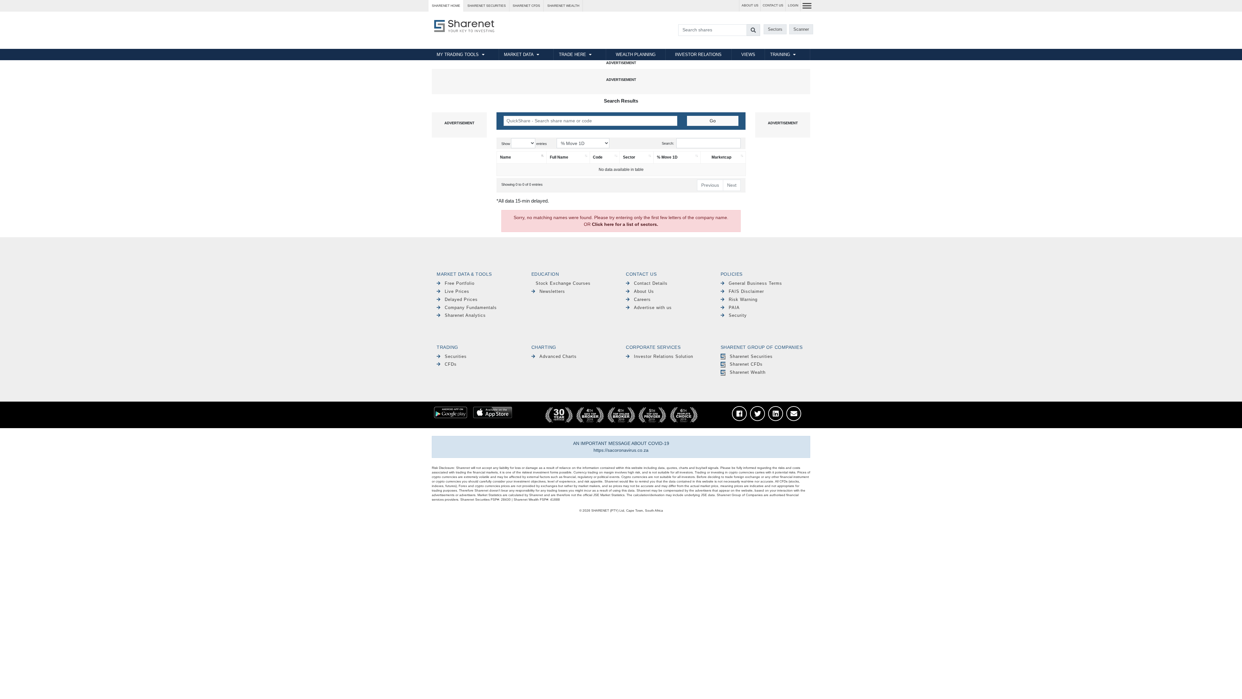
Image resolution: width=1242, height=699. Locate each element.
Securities (456, 356)
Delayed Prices (461, 299)
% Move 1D (667, 157)
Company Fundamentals (471, 307)
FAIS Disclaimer (746, 291)
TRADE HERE (572, 54)
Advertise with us (653, 307)
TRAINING (780, 54)
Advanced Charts (558, 356)
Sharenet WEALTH (563, 5)
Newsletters (552, 291)
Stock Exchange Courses (563, 283)
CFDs (451, 364)
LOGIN (793, 5)
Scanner (801, 29)
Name (505, 157)
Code (598, 157)
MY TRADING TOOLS (458, 54)
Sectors (775, 29)
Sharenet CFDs (526, 5)
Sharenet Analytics (465, 315)
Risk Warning (743, 299)
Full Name (559, 157)
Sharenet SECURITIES (486, 5)
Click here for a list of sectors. (625, 224)
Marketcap (721, 157)
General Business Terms (755, 283)
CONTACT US (773, 5)
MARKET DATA (519, 54)
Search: (668, 143)
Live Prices (457, 291)
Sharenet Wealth (748, 372)
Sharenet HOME (446, 5)
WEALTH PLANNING (636, 54)
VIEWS (748, 54)
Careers (642, 299)
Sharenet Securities (751, 356)
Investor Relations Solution (663, 356)
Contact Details (651, 283)
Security (738, 315)
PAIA (734, 307)
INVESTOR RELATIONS (698, 54)
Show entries (524, 144)
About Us (644, 291)
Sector (629, 157)
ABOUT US (750, 5)
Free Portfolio (459, 283)
